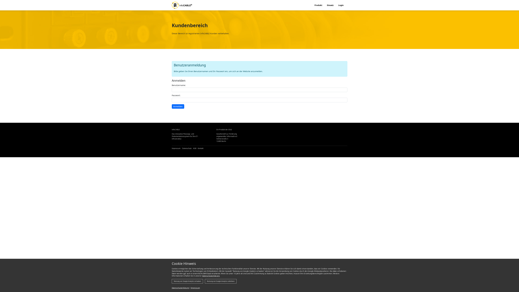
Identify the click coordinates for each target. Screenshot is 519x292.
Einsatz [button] (330, 5)
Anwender (332, 16)
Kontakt (200, 148)
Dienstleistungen (335, 20)
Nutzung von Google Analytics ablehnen (220, 281)
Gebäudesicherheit (324, 20)
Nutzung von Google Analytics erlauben (187, 281)
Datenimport (321, 16)
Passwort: (176, 95)
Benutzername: (179, 85)
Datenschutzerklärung (210, 276)
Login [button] (341, 5)
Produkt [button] (318, 5)
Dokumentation (322, 8)
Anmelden (178, 106)
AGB (194, 148)
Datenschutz (187, 148)
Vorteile (331, 12)
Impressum (195, 288)
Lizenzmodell (321, 25)
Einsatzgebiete (334, 8)
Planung (319, 12)
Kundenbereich (346, 8)
